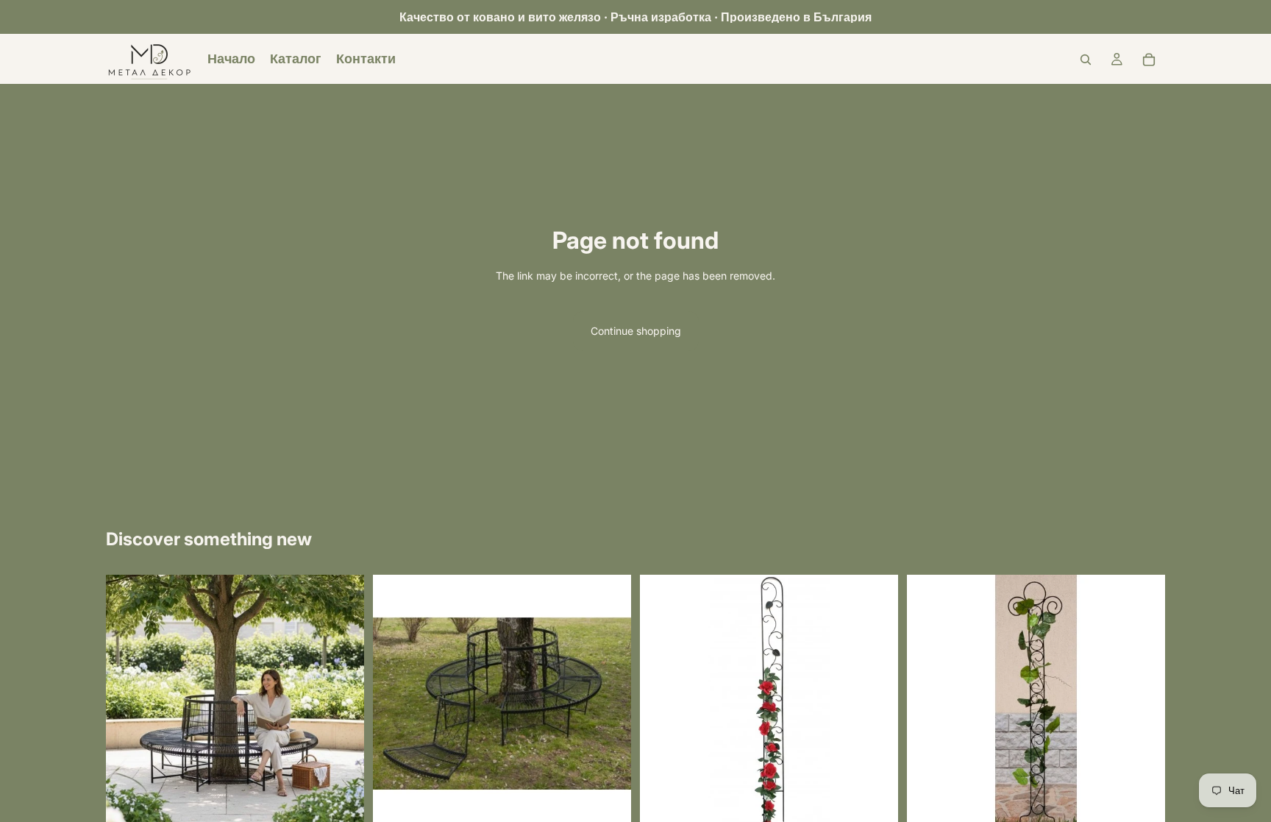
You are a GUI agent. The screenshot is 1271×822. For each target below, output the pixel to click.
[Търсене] (1085, 59)
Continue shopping (636, 331)
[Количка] (1149, 59)
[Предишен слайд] (128, 703)
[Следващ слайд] (342, 703)
